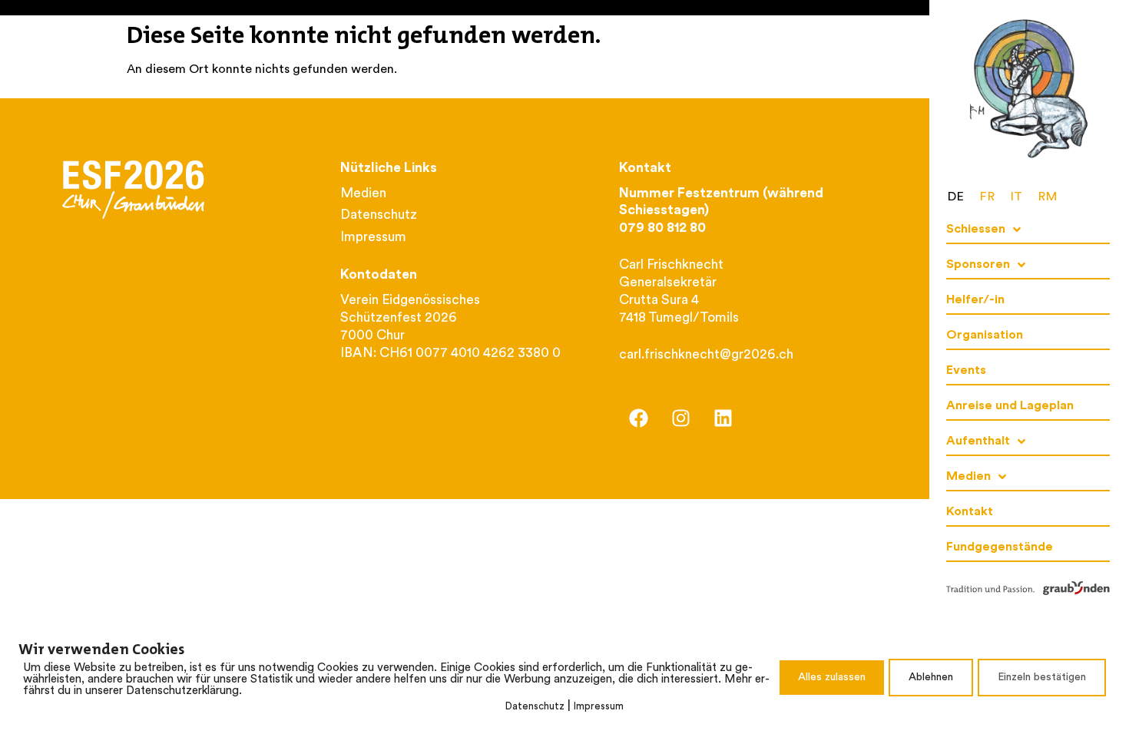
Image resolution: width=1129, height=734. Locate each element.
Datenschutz (534, 707)
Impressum (599, 707)
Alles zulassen (832, 677)
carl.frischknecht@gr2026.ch (706, 355)
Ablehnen (931, 677)
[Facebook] (638, 418)
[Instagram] (680, 418)
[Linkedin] (723, 418)
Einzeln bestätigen (1042, 677)
